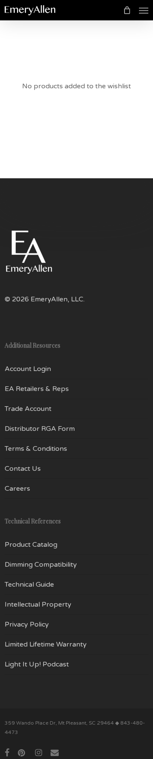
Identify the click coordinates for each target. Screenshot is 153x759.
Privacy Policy (27, 624)
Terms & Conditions (36, 448)
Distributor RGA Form (40, 428)
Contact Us (23, 468)
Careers (17, 488)
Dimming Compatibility (41, 564)
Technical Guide (29, 584)
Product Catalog (31, 544)
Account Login (28, 369)
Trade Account (28, 409)
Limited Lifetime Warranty (46, 644)
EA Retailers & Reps (37, 389)
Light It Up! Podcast (37, 664)
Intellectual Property (38, 604)
